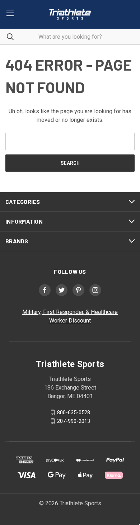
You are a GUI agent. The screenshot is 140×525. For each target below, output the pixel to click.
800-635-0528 (73, 412)
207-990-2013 (73, 421)
